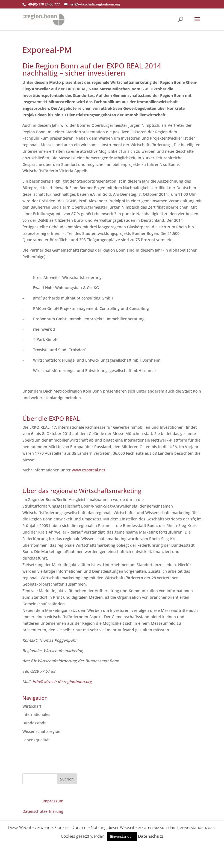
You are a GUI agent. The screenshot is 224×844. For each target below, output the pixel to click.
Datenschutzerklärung (42, 811)
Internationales (36, 714)
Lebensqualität (36, 739)
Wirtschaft (31, 706)
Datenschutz (150, 836)
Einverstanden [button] (122, 836)
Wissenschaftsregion (41, 731)
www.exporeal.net (88, 470)
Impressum (53, 800)
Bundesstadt (34, 722)
